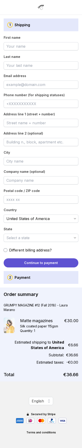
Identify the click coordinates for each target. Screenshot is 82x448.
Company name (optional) (24, 172)
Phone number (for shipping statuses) (34, 95)
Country (10, 210)
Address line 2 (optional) (23, 133)
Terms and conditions (41, 432)
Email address (15, 76)
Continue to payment (41, 263)
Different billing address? (30, 250)
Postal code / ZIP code (22, 191)
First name (12, 37)
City (7, 152)
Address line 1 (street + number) (29, 114)
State (8, 229)
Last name (12, 57)
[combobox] (38, 219)
